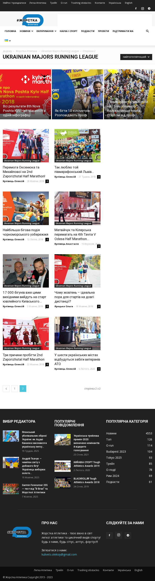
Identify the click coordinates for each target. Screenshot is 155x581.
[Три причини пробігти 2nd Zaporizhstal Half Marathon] (26, 333)
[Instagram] (142, 8)
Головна (10, 31)
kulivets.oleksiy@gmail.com (59, 554)
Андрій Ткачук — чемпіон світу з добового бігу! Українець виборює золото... (33, 466)
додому (7, 51)
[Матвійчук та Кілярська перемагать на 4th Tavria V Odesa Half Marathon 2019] (77, 208)
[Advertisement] (105, 20)
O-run (64, 2)
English (128, 2)
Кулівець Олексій (13, 181)
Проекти (103, 31)
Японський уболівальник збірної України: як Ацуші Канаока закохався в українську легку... (34, 439)
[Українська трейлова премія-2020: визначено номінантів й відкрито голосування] (62, 439)
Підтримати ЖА (123, 31)
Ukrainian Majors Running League (60, 51)
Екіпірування (45, 31)
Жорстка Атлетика (26, 51)
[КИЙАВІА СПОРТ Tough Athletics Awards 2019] (62, 466)
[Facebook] (136, 8)
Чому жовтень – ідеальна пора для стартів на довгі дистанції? (74, 296)
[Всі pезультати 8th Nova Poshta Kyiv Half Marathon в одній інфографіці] (25, 94)
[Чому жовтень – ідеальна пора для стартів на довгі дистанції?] (77, 271)
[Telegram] (149, 8)
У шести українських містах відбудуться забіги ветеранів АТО (77, 359)
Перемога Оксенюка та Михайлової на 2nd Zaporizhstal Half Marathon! (24, 171)
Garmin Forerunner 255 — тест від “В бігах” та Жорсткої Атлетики (35, 489)
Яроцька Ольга (63, 306)
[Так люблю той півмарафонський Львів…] (77, 145)
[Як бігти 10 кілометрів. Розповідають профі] (77, 94)
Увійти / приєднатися (14, 2)
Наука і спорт (69, 31)
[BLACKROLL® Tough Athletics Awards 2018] (62, 482)
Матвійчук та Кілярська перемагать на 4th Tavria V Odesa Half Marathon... (75, 234)
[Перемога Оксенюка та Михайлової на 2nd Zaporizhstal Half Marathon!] (26, 145)
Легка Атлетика (37, 2)
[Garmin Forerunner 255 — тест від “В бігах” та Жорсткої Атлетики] (11, 488)
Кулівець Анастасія (66, 243)
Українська (115, 2)
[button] (147, 31)
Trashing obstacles (81, 2)
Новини (25, 31)
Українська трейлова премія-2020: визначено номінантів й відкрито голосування (86, 443)
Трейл (53, 2)
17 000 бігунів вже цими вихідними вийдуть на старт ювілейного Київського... (24, 296)
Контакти (100, 2)
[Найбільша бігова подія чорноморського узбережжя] (26, 208)
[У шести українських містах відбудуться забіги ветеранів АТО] (77, 333)
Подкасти (87, 31)
